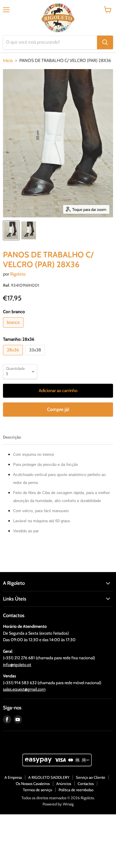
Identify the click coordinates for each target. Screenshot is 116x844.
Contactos (86, 783)
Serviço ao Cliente (90, 777)
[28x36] (13, 356)
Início (8, 60)
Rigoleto (18, 274)
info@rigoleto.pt (17, 664)
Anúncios (63, 783)
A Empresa (13, 777)
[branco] (14, 329)
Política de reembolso (76, 789)
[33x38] (35, 356)
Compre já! (58, 409)
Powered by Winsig (58, 804)
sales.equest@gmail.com (24, 689)
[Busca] (105, 42)
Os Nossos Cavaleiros (33, 783)
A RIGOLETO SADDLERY (48, 777)
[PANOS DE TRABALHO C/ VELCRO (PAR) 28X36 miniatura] (11, 230)
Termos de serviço (37, 789)
